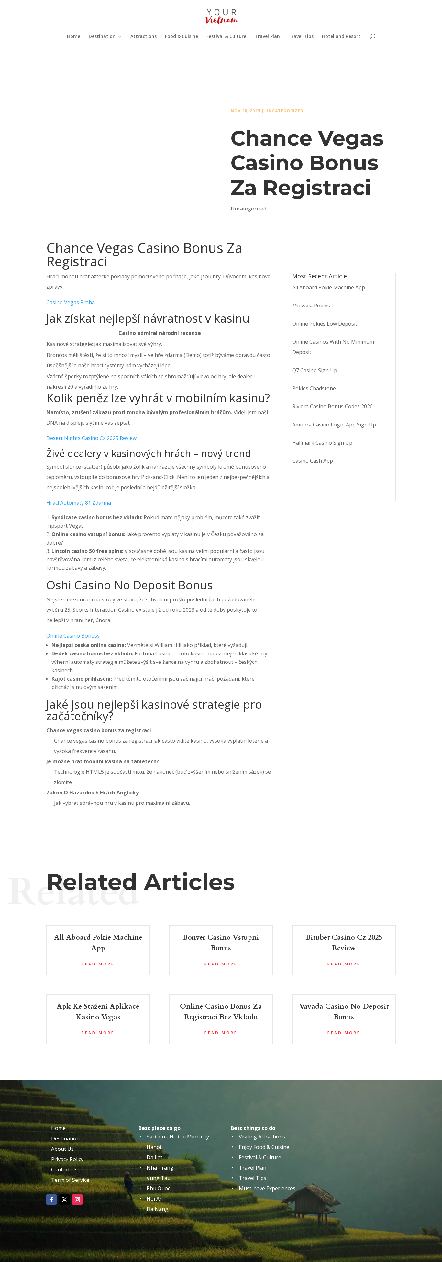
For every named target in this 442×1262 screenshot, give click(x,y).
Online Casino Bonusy (73, 635)
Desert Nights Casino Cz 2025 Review (91, 438)
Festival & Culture (226, 36)
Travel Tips (301, 36)
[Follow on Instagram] (77, 1199)
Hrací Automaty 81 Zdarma (78, 502)
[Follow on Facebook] (51, 1199)
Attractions (143, 36)
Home (73, 36)
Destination (102, 36)
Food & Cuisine (181, 36)
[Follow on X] (64, 1199)
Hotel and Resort (341, 36)
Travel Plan (267, 36)
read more (98, 964)
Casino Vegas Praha (70, 302)
